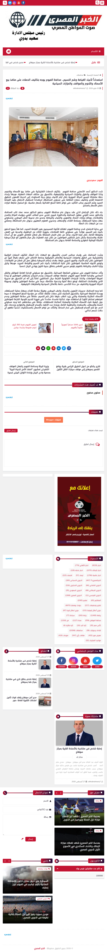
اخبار (96, 565)
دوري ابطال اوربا (71, 610)
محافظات (79, 75)
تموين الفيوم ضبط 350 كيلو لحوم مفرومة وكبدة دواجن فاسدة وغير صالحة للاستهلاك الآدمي (24, 326)
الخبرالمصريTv (93, 580)
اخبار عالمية (94, 575)
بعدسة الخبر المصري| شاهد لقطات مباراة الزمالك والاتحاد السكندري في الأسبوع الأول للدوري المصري (80, 816)
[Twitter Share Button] (64, 348)
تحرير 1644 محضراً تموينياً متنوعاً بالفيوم (72, 326)
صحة (77, 620)
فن (65, 620)
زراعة (83, 615)
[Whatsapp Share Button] (48, 348)
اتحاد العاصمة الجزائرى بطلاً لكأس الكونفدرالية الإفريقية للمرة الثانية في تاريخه (81, 846)
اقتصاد (67, 575)
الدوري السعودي (74, 590)
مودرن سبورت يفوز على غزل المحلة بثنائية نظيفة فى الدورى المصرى (28, 886)
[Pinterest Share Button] (59, 348)
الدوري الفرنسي (93, 595)
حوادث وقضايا (73, 605)
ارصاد (79, 575)
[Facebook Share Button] (69, 348)
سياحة (70, 615)
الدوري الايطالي (93, 590)
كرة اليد (81, 625)
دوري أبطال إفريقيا (92, 610)
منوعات (63, 635)
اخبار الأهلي (81, 565)
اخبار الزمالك (94, 570)
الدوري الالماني (93, 585)
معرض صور (94, 635)
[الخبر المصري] (53, 25)
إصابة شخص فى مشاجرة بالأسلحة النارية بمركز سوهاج (70, 62)
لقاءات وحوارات (94, 630)
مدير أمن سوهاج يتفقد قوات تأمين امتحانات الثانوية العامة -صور (22, 699)
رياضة (95, 615)
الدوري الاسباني (74, 580)
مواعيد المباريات (93, 640)
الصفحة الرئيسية (93, 75)
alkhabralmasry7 (94, 781)
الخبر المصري (39, 948)
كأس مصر (95, 625)
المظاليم (96, 600)
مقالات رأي (78, 635)
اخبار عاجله (77, 570)
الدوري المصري (73, 595)
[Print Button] (38, 348)
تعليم (82, 600)
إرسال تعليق (10, 430)
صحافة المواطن (93, 620)
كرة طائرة (68, 625)
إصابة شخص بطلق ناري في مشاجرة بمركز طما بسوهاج (21, 680)
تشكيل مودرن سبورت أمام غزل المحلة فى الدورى (28, 916)
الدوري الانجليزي (74, 585)
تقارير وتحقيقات (93, 605)
